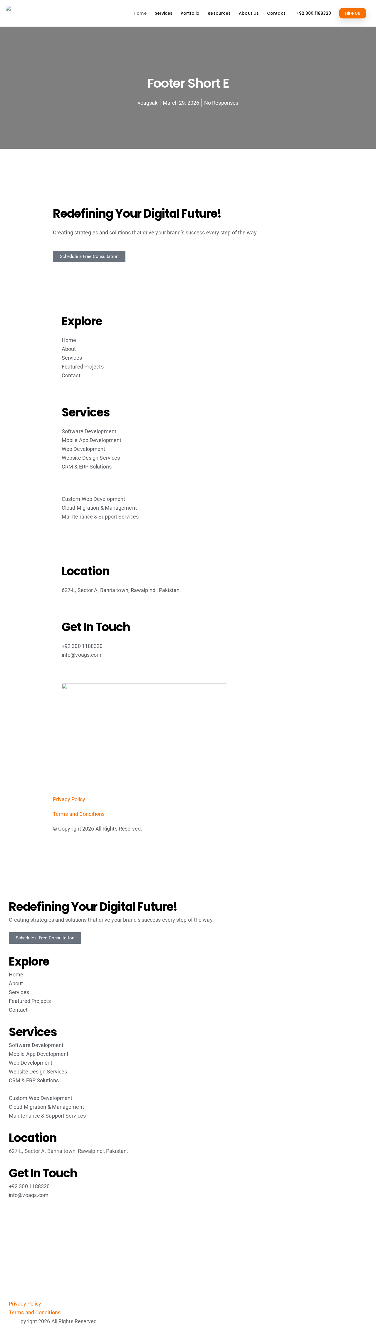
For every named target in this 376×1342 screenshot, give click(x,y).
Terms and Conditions (79, 814)
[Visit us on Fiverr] (13, 1321)
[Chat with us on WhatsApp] (361, 1321)
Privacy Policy (69, 799)
